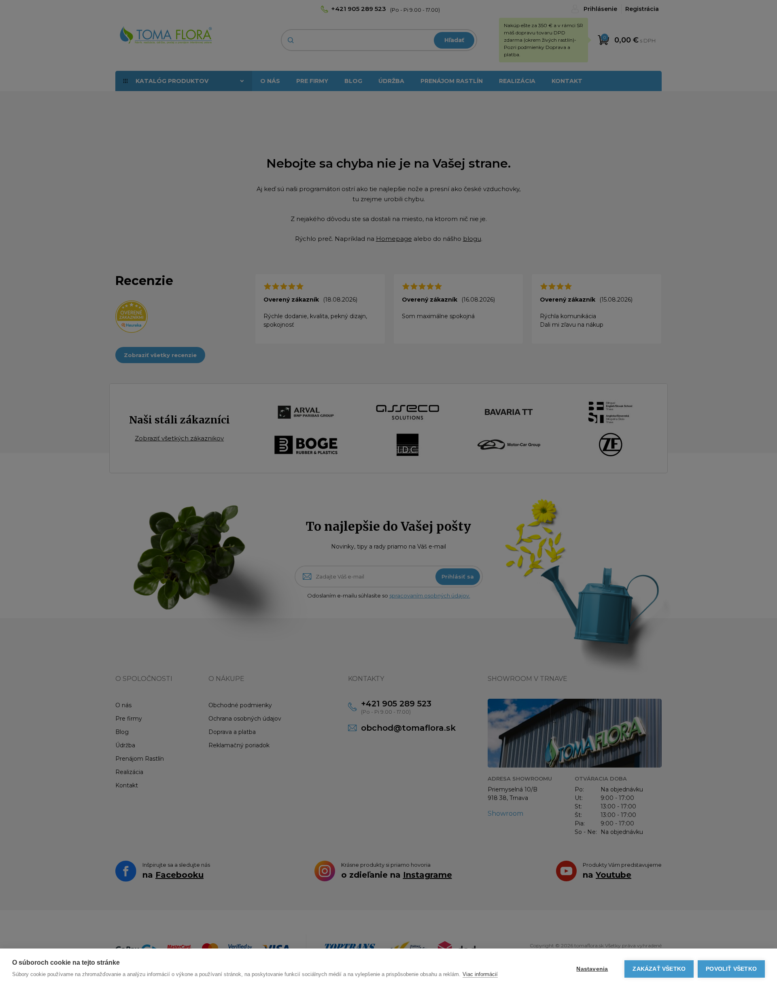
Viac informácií (480, 974)
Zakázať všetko (659, 969)
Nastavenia (592, 969)
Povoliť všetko (731, 969)
